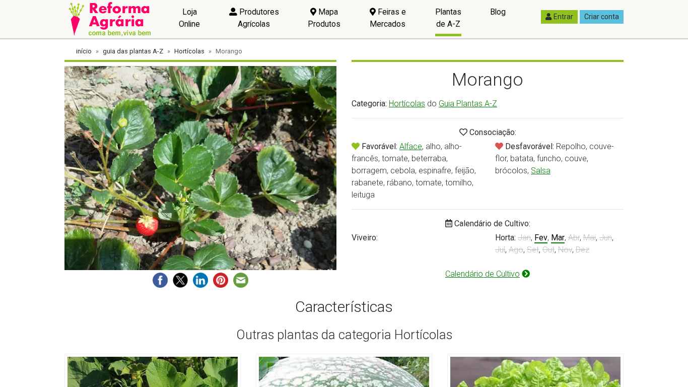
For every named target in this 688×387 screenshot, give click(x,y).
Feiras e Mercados (388, 18)
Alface (410, 146)
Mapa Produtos (324, 18)
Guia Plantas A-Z (468, 103)
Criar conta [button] (601, 17)
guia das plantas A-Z (133, 51)
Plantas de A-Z (448, 18)
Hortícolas (189, 51)
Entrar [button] (563, 17)
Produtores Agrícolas (258, 18)
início (84, 51)
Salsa (541, 170)
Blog (498, 12)
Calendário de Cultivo (482, 274)
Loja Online (189, 18)
